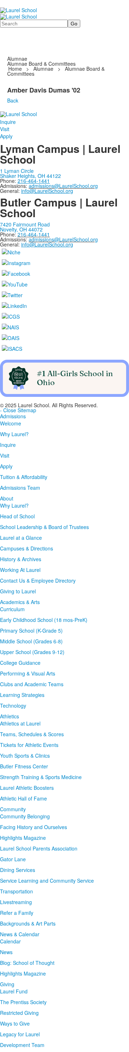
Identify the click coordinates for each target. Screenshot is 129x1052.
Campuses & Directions (26, 548)
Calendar (10, 941)
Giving (7, 984)
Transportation (16, 891)
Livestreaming (16, 902)
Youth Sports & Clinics (25, 755)
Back (12, 100)
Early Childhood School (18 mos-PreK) (43, 619)
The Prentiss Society (23, 1002)
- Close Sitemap (18, 410)
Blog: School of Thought (27, 962)
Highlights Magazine (23, 837)
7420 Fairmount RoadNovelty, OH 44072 (25, 227)
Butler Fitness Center (24, 766)
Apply (6, 136)
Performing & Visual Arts (27, 673)
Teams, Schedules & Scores (32, 734)
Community (13, 809)
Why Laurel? (14, 434)
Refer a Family (16, 912)
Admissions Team (20, 487)
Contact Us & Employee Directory (38, 580)
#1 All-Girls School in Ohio (75, 378)
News (6, 952)
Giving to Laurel (18, 591)
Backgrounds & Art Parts (28, 923)
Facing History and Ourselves (33, 827)
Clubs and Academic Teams (31, 684)
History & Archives (20, 559)
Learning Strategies (22, 694)
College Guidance (20, 662)
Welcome (10, 423)
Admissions (13, 416)
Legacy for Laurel (20, 1034)
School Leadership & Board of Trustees (44, 526)
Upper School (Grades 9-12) (32, 651)
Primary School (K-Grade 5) (31, 630)
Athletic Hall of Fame (23, 798)
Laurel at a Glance (21, 537)
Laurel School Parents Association (38, 848)
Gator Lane (13, 859)
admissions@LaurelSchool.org (63, 185)
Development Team (22, 1044)
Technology (13, 705)
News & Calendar (19, 934)
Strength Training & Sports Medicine (41, 777)
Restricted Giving (19, 1012)
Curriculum (12, 609)
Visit (4, 129)
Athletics (9, 716)
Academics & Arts (20, 601)
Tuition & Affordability (23, 476)
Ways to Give (15, 1023)
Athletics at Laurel (20, 723)
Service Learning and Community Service (47, 880)
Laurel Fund (14, 991)
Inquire (8, 121)
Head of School (17, 516)
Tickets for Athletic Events (29, 744)
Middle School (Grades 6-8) (31, 641)
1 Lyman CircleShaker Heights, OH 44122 (30, 173)
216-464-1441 (34, 234)
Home (15, 68)
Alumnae (43, 68)
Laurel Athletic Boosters (27, 787)
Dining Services (17, 869)
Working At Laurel (20, 569)
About (6, 498)
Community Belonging (25, 816)
